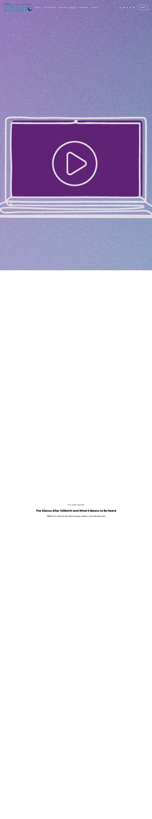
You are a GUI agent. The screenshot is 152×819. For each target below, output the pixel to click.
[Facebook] (120, 7)
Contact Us (94, 7)
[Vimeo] (134, 7)
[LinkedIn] (127, 7)
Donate (142, 7)
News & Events (63, 7)
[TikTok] (130, 7)
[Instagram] (123, 7)
